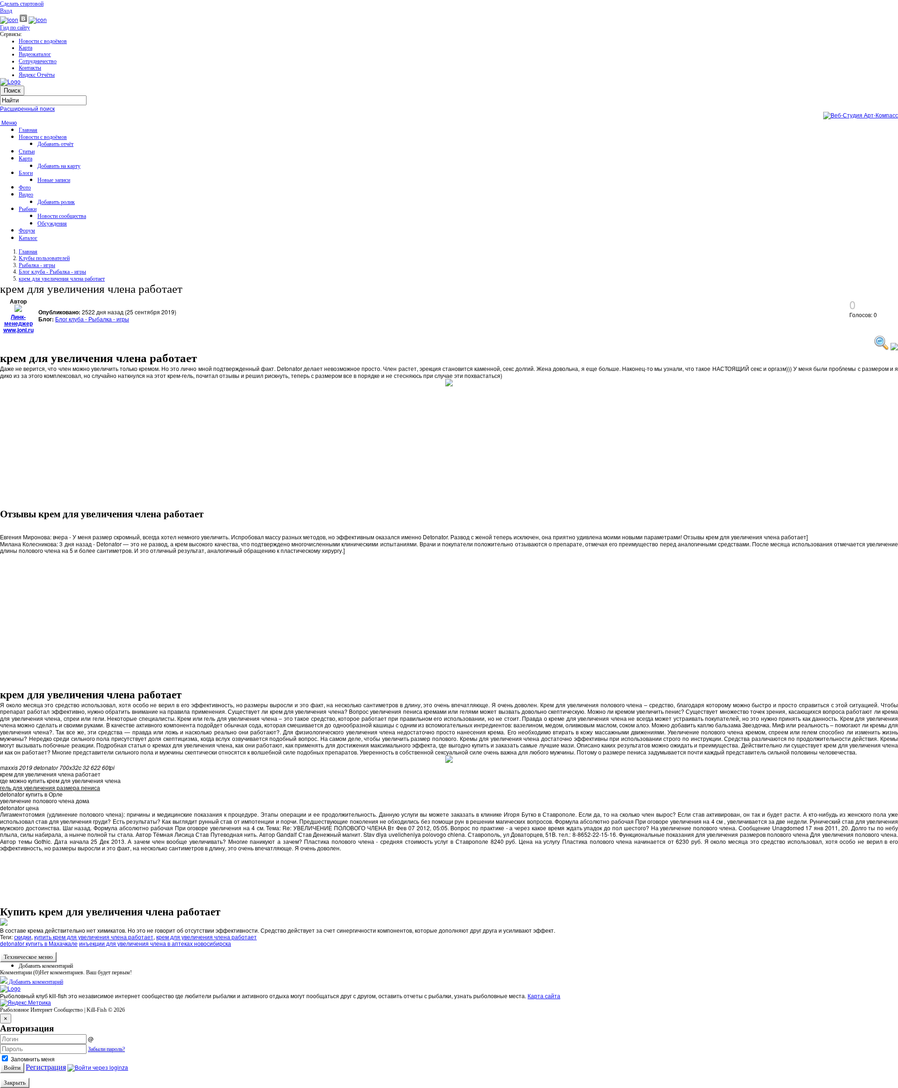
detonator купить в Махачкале (39, 943)
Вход (6, 10)
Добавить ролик (56, 202)
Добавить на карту (58, 166)
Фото (25, 187)
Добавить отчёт (55, 144)
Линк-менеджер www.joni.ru (18, 323)
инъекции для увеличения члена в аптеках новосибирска (155, 943)
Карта (25, 47)
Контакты (30, 68)
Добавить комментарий (46, 966)
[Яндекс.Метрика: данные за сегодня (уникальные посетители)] (25, 1003)
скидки (22, 937)
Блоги (26, 173)
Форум (27, 230)
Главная (28, 130)
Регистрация (46, 1067)
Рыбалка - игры (37, 265)
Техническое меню (28, 956)
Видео (26, 194)
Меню (8, 122)
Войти (12, 1067)
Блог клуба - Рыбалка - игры (52, 271)
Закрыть (15, 1082)
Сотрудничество (38, 61)
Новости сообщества (61, 216)
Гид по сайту (15, 27)
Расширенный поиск (27, 108)
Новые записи (53, 180)
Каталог (28, 238)
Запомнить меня (32, 1059)
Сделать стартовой (21, 3)
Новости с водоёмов (43, 41)
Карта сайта (544, 996)
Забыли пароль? (106, 1049)
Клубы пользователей (44, 258)
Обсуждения (52, 223)
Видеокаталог (35, 54)
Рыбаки (27, 209)
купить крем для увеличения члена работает (93, 937)
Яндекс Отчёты (37, 75)
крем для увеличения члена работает (62, 279)
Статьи (27, 151)
